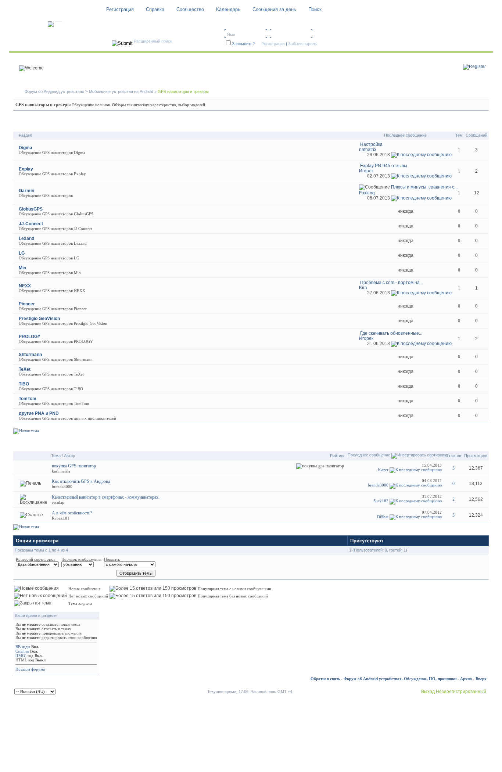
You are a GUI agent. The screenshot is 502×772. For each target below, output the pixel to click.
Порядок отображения (81, 559)
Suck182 (380, 501)
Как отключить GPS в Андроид (81, 481)
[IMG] (20, 655)
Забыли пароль (302, 44)
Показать (112, 559)
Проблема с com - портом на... (391, 282)
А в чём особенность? (72, 513)
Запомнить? (243, 44)
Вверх (481, 678)
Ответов (453, 455)
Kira (363, 287)
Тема (56, 455)
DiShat (382, 516)
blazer (383, 469)
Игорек (366, 170)
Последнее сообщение (369, 455)
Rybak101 (60, 518)
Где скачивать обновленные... (391, 333)
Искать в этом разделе (460, 123)
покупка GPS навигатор (74, 465)
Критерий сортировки (35, 559)
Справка (155, 9)
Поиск (315, 9)
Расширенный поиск (153, 41)
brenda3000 (62, 486)
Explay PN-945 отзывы (383, 165)
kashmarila (61, 471)
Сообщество (190, 9)
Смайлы (22, 651)
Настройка (371, 144)
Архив (466, 678)
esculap (58, 502)
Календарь (228, 9)
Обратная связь (325, 678)
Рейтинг (337, 455)
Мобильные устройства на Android (121, 91)
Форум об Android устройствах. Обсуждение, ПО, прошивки (400, 678)
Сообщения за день (274, 9)
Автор (69, 455)
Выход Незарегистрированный (453, 691)
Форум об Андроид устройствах (54, 91)
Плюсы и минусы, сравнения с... (424, 187)
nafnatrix (367, 149)
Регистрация (120, 9)
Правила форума (30, 669)
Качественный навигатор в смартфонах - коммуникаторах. (105, 497)
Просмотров (475, 455)
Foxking (367, 192)
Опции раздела (407, 443)
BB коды (22, 646)
